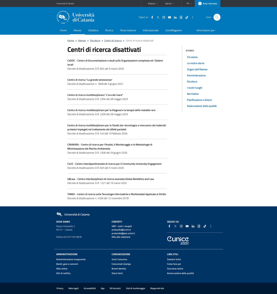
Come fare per (174, 264)
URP (114, 226)
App (102, 288)
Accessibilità (90, 288)
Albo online (61, 268)
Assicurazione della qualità (202, 106)
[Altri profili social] (191, 17)
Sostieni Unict (174, 259)
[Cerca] (217, 17)
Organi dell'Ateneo (197, 69)
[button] (189, 3)
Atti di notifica (63, 273)
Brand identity (119, 268)
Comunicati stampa (121, 264)
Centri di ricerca (113, 41)
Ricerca (109, 30)
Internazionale (151, 30)
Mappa (157, 288)
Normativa (193, 94)
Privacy (60, 288)
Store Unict (117, 273)
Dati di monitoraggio (135, 288)
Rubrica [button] (151, 3)
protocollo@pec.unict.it (123, 233)
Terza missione (128, 30)
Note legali (74, 288)
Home (63, 30)
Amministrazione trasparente (71, 259)
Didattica (93, 30)
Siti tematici (115, 288)
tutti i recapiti (125, 226)
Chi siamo (192, 57)
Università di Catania (65, 3)
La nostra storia (195, 63)
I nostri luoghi (194, 88)
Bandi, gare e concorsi (67, 264)
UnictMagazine (173, 30)
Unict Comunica (119, 259)
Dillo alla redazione (121, 237)
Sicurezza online (175, 268)
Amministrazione (196, 75)
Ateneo (78, 30)
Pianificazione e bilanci (199, 100)
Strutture (95, 41)
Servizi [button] (168, 3)
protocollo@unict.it (121, 229)
